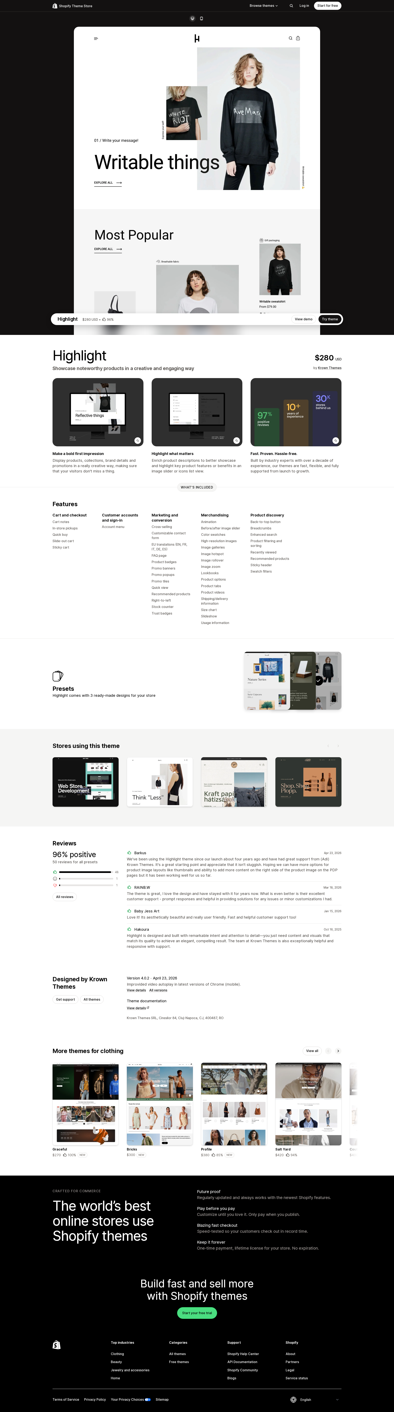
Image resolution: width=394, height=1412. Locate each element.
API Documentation (242, 1362)
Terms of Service (66, 1399)
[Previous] (328, 746)
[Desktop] (192, 18)
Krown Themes (329, 368)
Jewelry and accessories (130, 1370)
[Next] (338, 746)
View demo (304, 319)
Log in (304, 5)
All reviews (64, 897)
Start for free (327, 5)
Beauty (116, 1362)
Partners (292, 1362)
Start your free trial (197, 1313)
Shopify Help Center (243, 1354)
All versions (158, 990)
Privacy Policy (95, 1399)
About (290, 1354)
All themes (92, 999)
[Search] (291, 5)
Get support (65, 999)
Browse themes (262, 5)
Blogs (231, 1378)
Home (115, 1378)
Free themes (179, 1362)
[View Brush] (267, 681)
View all (312, 1051)
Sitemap (162, 1399)
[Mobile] (201, 18)
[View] (86, 783)
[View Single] (292, 681)
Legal (290, 1370)
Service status (297, 1378)
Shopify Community (242, 1370)
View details (136, 990)
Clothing (117, 1354)
